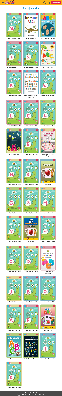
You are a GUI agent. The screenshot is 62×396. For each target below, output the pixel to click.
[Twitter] (28, 392)
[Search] (44, 2)
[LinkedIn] (31, 392)
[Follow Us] (48, 2)
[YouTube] (34, 392)
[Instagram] (36, 392)
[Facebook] (25, 392)
